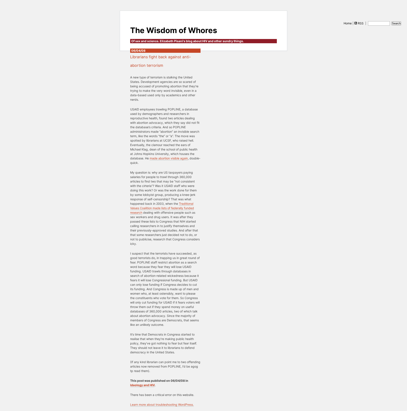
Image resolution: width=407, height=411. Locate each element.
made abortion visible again (169, 158)
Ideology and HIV (142, 385)
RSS (361, 23)
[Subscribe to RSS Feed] (355, 23)
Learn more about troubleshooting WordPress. (162, 404)
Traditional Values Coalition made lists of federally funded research (162, 208)
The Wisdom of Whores (173, 30)
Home (348, 23)
